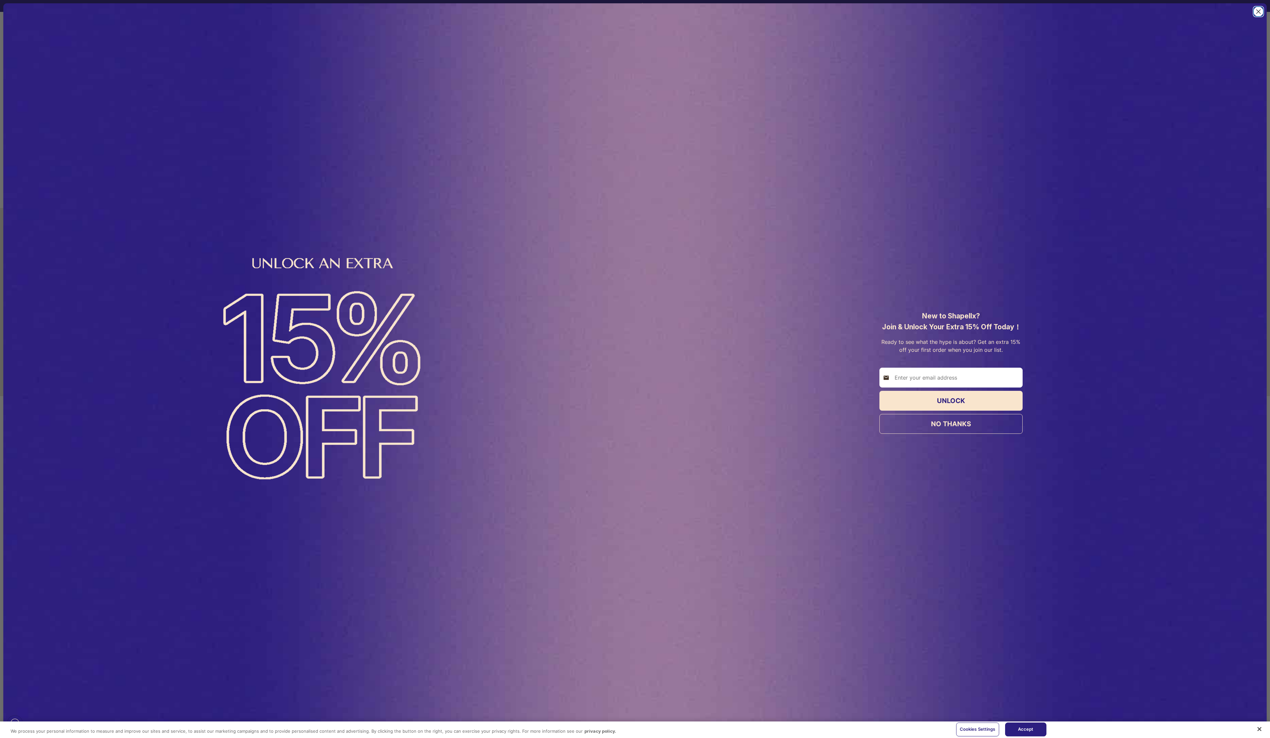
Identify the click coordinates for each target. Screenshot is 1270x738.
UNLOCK (951, 401)
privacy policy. (600, 731)
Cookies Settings (977, 729)
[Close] (1259, 729)
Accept (1026, 729)
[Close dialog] (1258, 12)
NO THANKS (951, 424)
